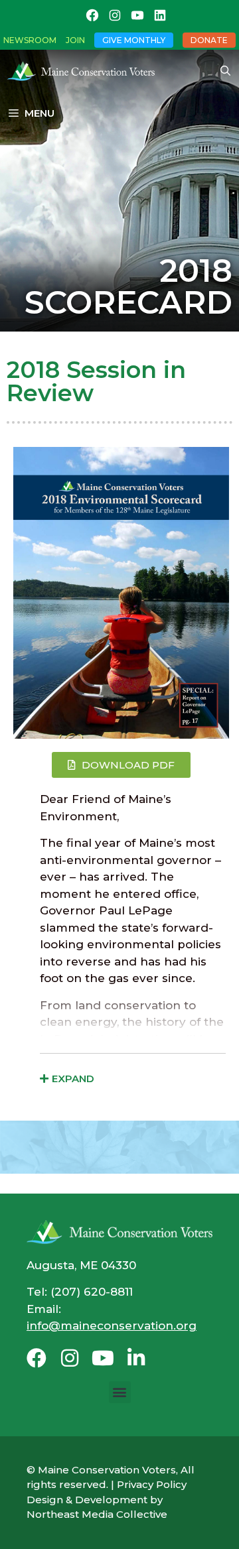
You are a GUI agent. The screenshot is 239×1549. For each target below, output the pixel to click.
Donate (209, 40)
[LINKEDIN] (160, 15)
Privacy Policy (152, 1484)
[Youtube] (103, 1358)
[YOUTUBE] (137, 15)
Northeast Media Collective (97, 1514)
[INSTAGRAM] (115, 15)
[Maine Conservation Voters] (84, 71)
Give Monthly (133, 40)
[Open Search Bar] (225, 71)
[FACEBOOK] (92, 15)
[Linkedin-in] (136, 1358)
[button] (120, 1392)
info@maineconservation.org (112, 1325)
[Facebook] (36, 1358)
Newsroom (29, 40)
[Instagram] (70, 1358)
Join (75, 40)
